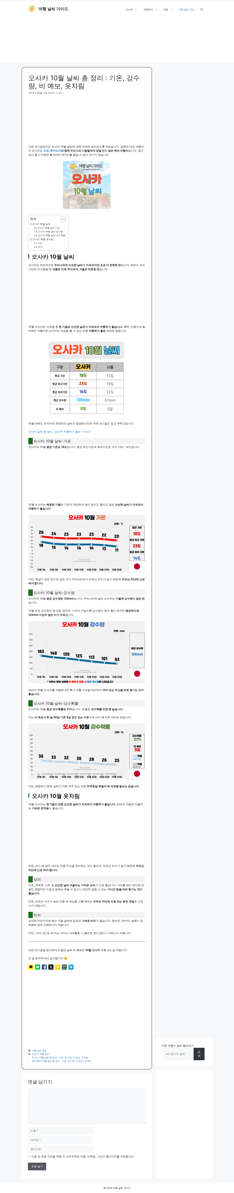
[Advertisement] (117, 40)
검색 (199, 1054)
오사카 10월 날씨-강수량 (50, 231)
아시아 (129, 9)
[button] (201, 9)
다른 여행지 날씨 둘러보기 (178, 1045)
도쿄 (46, 150)
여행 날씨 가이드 (53, 8)
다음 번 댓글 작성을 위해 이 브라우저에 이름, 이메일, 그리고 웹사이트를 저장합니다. (83, 1156)
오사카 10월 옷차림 (43, 239)
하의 (40, 247)
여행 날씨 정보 (186, 9)
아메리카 (148, 9)
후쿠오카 (55, 150)
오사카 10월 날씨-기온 (48, 228)
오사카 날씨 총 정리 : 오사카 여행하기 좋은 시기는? (59, 431)
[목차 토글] (61, 219)
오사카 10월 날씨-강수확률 (51, 235)
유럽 (165, 9)
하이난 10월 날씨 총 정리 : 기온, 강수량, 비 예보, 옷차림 (60, 1057)
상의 (40, 243)
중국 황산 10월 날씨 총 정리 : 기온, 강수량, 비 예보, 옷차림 (61, 1061)
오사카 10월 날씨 (41, 223)
